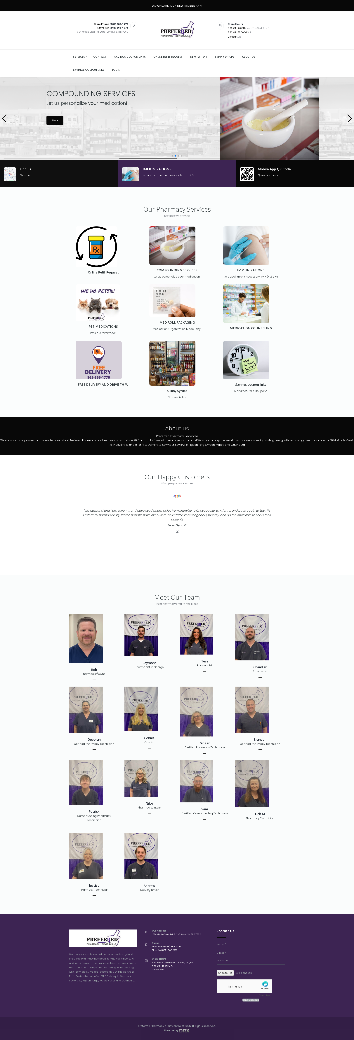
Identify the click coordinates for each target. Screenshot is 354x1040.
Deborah (94, 739)
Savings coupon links (250, 384)
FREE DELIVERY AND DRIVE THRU (103, 384)
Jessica (94, 885)
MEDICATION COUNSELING (251, 328)
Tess (204, 661)
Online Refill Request (103, 272)
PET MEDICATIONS (103, 326)
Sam (204, 809)
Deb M (260, 814)
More (55, 138)
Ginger (205, 743)
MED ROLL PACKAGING (177, 322)
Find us (25, 169)
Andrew (149, 886)
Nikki (149, 803)
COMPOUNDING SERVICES (177, 270)
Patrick (94, 811)
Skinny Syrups (177, 391)
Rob (94, 670)
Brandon (260, 739)
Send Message (250, 1000)
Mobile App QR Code (274, 169)
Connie (149, 738)
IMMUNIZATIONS (157, 169)
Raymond (149, 663)
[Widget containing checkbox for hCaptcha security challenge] (244, 988)
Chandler (260, 667)
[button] (4, 118)
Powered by (171, 1030)
